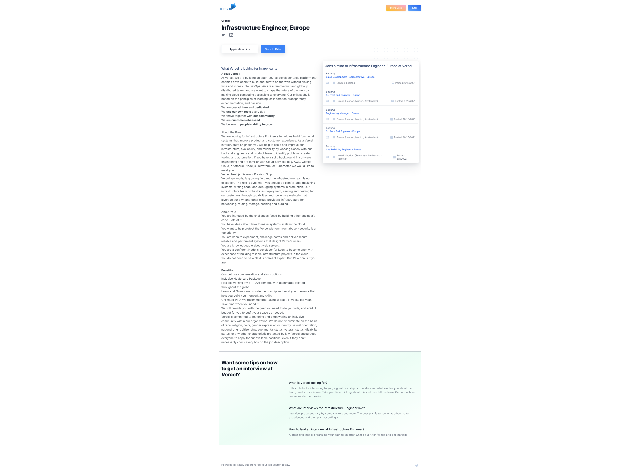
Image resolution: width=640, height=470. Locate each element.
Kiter (414, 7)
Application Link (240, 49)
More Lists (396, 7)
